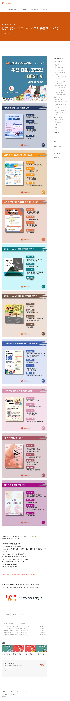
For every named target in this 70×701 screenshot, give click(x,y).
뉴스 (56, 127)
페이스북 (55, 49)
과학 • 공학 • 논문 (59, 70)
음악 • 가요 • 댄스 (59, 83)
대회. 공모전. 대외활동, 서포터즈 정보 (14, 665)
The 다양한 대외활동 (60, 114)
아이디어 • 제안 (58, 90)
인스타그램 (59, 49)
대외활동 (23, 9)
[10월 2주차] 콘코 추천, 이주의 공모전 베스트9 (15, 628)
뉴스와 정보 (46, 9)
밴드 (18, 691)
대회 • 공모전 (12, 9)
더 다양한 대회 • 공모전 (60, 94)
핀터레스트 (4, 691)
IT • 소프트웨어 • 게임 (60, 72)
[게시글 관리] (9, 614)
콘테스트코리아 (10, 663)
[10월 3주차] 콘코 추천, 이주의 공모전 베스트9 (15, 626)
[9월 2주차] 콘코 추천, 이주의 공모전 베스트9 (15, 633)
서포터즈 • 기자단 (59, 99)
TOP (66, 692)
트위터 (63, 49)
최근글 (55, 146)
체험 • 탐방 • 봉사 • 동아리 (61, 102)
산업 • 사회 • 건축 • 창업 (60, 92)
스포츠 (56, 74)
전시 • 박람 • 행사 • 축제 (60, 112)
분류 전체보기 (57, 58)
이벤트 (56, 132)
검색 (62, 3)
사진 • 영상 (57, 79)
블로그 (12, 691)
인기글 (61, 146)
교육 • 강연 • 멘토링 (60, 110)
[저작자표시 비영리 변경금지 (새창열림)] (20, 614)
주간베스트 (34, 9)
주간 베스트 (7, 623)
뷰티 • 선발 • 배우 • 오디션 (61, 85)
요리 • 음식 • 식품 (59, 88)
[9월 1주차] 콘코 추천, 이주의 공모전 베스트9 (15, 635)
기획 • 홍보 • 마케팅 (59, 108)
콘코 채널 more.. (27, 691)
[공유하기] (7, 614)
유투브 (56, 52)
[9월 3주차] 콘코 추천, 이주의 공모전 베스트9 (15, 630)
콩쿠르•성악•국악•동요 (60, 81)
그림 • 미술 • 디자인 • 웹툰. (61, 77)
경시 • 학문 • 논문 (59, 68)
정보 (56, 129)
